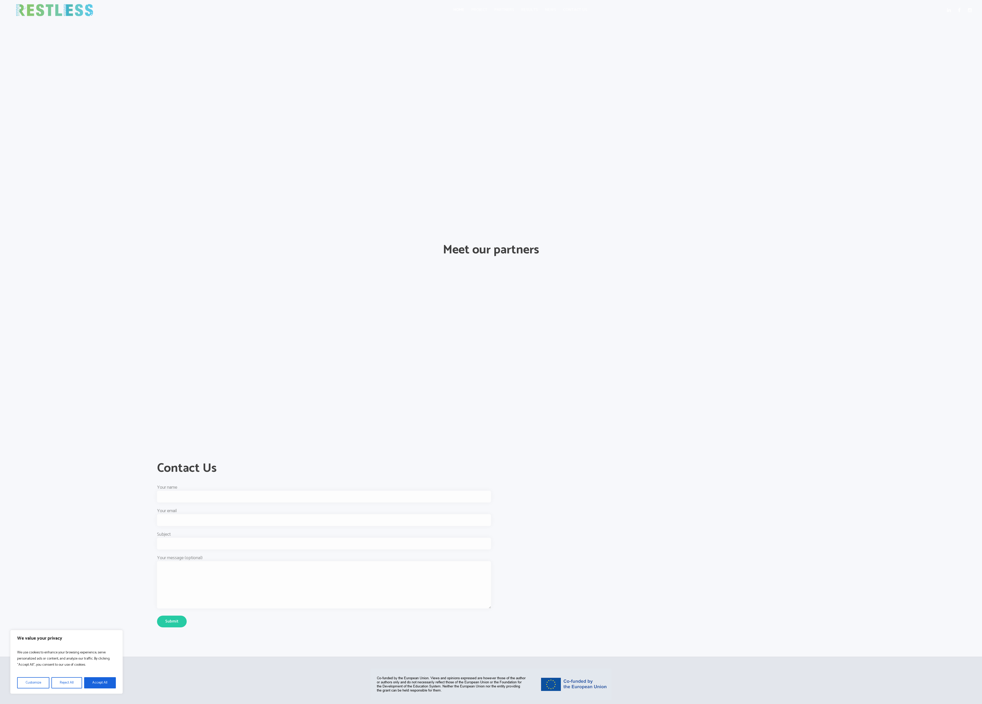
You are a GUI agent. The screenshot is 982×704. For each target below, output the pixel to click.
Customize (33, 683)
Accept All (99, 683)
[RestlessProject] (491, 684)
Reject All (67, 683)
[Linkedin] (949, 10)
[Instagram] (970, 10)
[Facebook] (960, 10)
